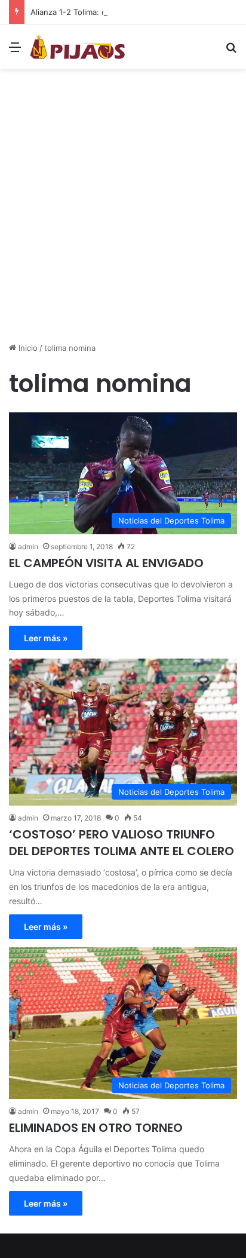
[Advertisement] (123, 210)
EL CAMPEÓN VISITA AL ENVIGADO (106, 563)
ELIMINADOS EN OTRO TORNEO (96, 1127)
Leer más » (45, 638)
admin (28, 546)
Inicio (27, 348)
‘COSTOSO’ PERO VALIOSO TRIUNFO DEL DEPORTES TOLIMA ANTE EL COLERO (121, 842)
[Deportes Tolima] (77, 46)
